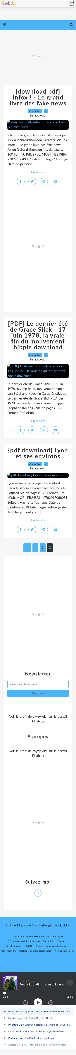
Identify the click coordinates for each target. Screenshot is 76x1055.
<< (27, 547)
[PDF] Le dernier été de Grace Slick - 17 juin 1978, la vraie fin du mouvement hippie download (38, 335)
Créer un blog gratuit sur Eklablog (24, 941)
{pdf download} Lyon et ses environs (38, 453)
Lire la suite (38, 172)
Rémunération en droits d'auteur (51, 946)
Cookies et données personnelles (35, 951)
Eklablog (64, 925)
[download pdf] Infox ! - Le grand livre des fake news (38, 98)
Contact (62, 941)
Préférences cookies (64, 951)
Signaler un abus (14, 946)
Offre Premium (8, 951)
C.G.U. (29, 946)
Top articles (48, 941)
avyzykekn (40, 716)
